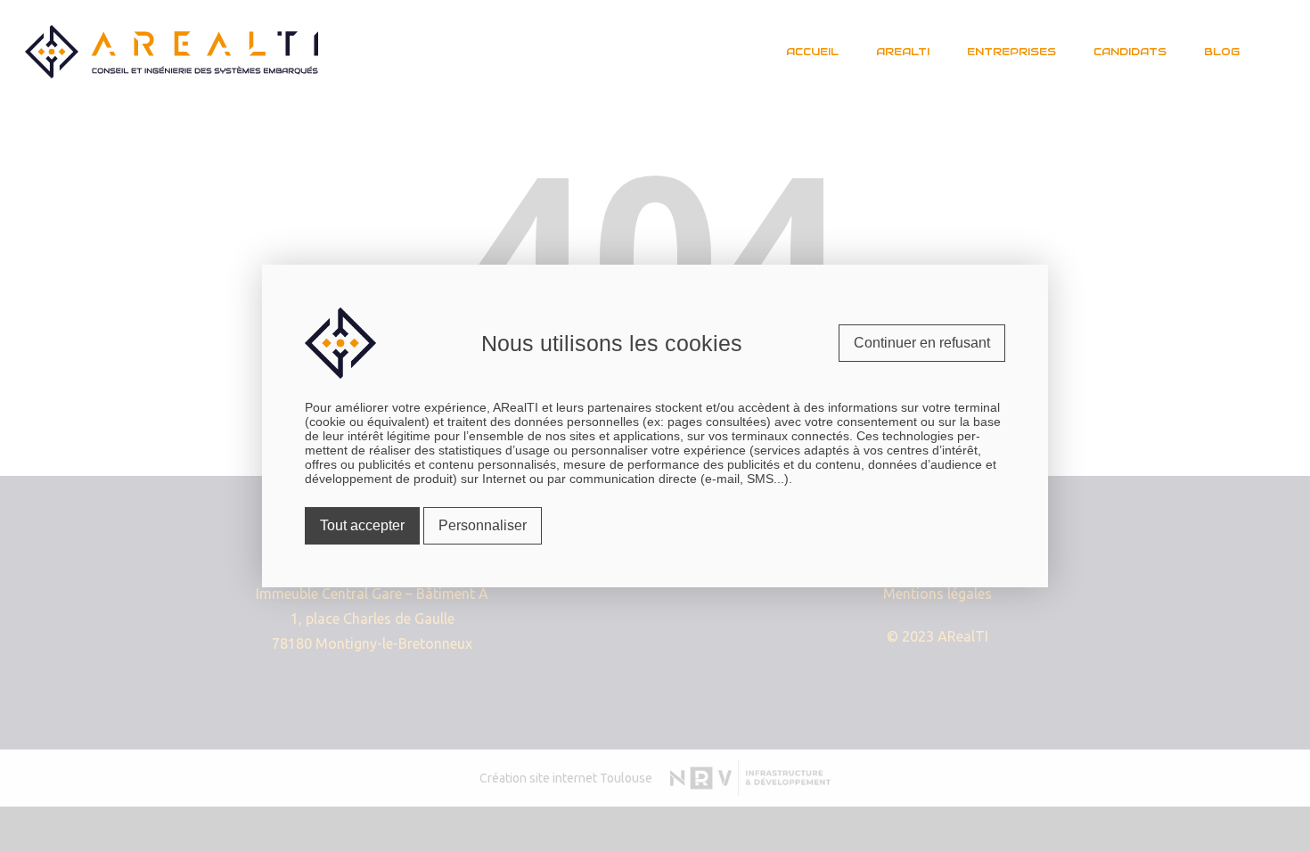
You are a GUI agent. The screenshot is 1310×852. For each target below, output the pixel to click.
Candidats (1130, 51)
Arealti (902, 51)
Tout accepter (362, 525)
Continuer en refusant (922, 342)
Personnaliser (482, 525)
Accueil (812, 51)
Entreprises (1011, 51)
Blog (1222, 51)
